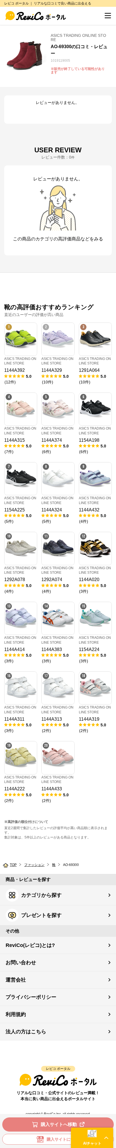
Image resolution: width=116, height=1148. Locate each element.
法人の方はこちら (26, 1031)
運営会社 (16, 980)
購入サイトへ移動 (59, 1124)
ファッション (34, 865)
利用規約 (16, 1014)
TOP (13, 865)
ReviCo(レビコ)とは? (30, 945)
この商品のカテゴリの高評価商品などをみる (58, 238)
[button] (92, 1138)
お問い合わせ (21, 962)
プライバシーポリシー (31, 997)
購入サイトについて (64, 1139)
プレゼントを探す (41, 915)
